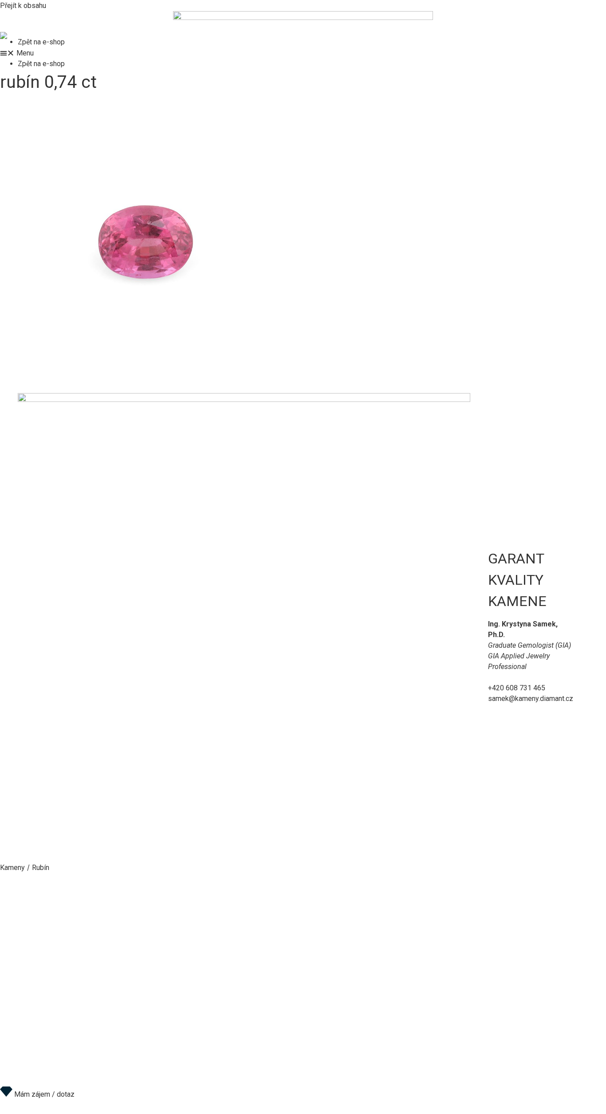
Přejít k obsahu (23, 5)
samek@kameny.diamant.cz (530, 698)
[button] (303, 53)
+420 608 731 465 (516, 688)
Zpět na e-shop (41, 42)
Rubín (40, 867)
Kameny (12, 867)
